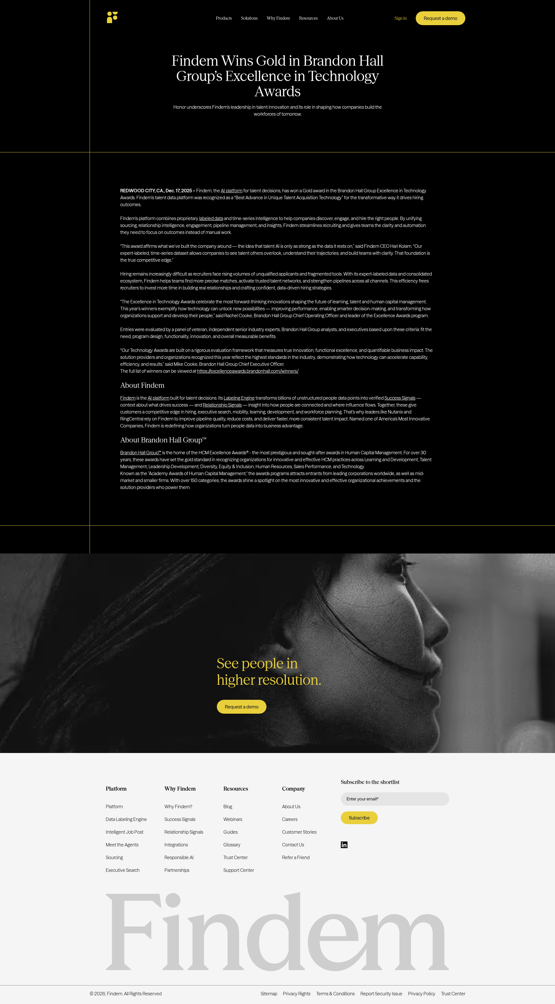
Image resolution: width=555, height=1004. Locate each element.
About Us (291, 806)
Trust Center (235, 857)
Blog (227, 806)
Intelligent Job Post (124, 832)
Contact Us (293, 845)
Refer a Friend (296, 857)
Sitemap (269, 993)
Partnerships (176, 870)
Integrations (176, 845)
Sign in (401, 18)
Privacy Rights (296, 993)
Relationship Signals (222, 405)
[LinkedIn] (344, 845)
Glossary (231, 845)
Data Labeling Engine (126, 819)
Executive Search (123, 870)
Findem (128, 398)
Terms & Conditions (335, 993)
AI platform (232, 190)
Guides (230, 832)
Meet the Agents (122, 845)
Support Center (238, 870)
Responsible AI (179, 857)
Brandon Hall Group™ (140, 452)
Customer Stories (299, 832)
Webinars (232, 819)
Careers (289, 819)
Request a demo (440, 18)
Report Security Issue (381, 993)
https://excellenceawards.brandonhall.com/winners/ (248, 371)
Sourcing (114, 857)
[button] (223, 18)
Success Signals (399, 398)
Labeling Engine (239, 398)
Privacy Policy (421, 993)
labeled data (211, 218)
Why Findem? (178, 806)
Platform (114, 806)
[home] (129, 18)
